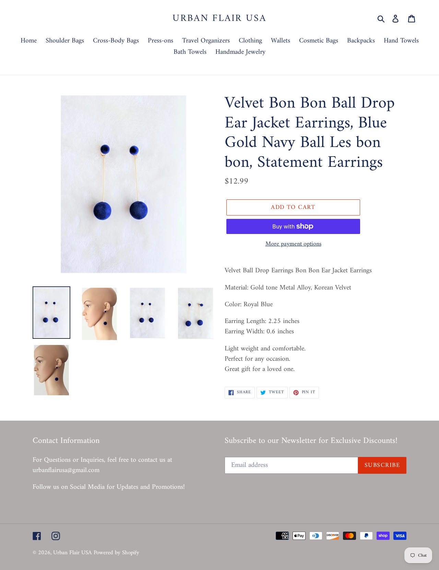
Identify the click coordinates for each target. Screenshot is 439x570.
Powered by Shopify (116, 553)
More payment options (293, 244)
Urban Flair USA (219, 19)
